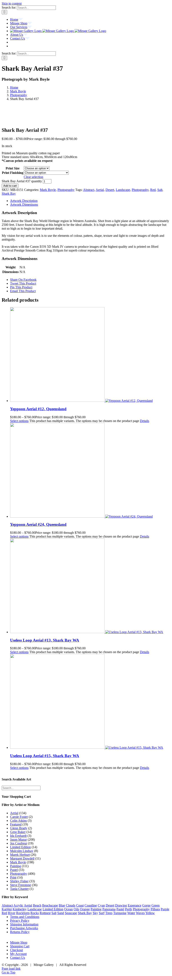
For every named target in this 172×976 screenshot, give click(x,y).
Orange (85, 909)
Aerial (100, 190)
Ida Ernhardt (18, 836)
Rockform (23, 913)
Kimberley (20, 909)
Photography (65, 190)
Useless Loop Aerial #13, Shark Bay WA (44, 640)
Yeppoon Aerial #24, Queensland (38, 524)
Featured (16, 824)
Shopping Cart (19, 946)
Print (13, 877)
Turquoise (119, 913)
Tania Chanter (19, 889)
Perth (128, 909)
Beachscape (50, 905)
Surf (101, 913)
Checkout (16, 950)
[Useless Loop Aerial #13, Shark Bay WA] (90, 586)
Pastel (14, 870)
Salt (159, 190)
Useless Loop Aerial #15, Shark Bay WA (44, 756)
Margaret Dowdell (22, 858)
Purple (165, 909)
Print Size (13, 168)
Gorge (146, 905)
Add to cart (10, 185)
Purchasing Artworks (24, 928)
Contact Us (17, 957)
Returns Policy (20, 932)
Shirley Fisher (19, 881)
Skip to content (12, 3)
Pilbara (155, 909)
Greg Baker (18, 832)
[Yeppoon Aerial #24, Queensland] (90, 470)
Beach (37, 905)
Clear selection (33, 177)
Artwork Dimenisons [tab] (24, 204)
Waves (140, 913)
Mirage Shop (18, 942)
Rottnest (45, 913)
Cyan (101, 905)
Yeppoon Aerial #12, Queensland (38, 409)
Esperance (134, 905)
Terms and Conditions (24, 917)
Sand (60, 913)
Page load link (11, 968)
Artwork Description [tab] (24, 200)
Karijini (7, 909)
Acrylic (18, 905)
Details (144, 421)
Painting (15, 866)
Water (131, 913)
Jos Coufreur (18, 843)
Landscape (123, 190)
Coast (80, 905)
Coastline (91, 905)
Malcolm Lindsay (21, 851)
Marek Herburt (20, 854)
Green (155, 905)
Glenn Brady (18, 828)
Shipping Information (24, 924)
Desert (110, 190)
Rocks (34, 913)
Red (153, 190)
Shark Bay (9, 193)
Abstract (88, 190)
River (11, 913)
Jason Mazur (18, 839)
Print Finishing (12, 172)
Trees (108, 913)
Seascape (71, 913)
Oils (76, 909)
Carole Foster (19, 817)
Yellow (150, 913)
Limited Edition (20, 847)
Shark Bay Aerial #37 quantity (22, 181)
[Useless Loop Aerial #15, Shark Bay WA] (90, 702)
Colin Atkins (18, 820)
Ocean (68, 909)
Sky (95, 913)
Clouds (70, 905)
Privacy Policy (19, 920)
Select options (19, 421)
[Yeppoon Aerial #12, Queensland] (90, 355)
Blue (62, 905)
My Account (18, 954)
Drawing (121, 905)
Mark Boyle (48, 190)
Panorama (109, 909)
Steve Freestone (20, 885)
